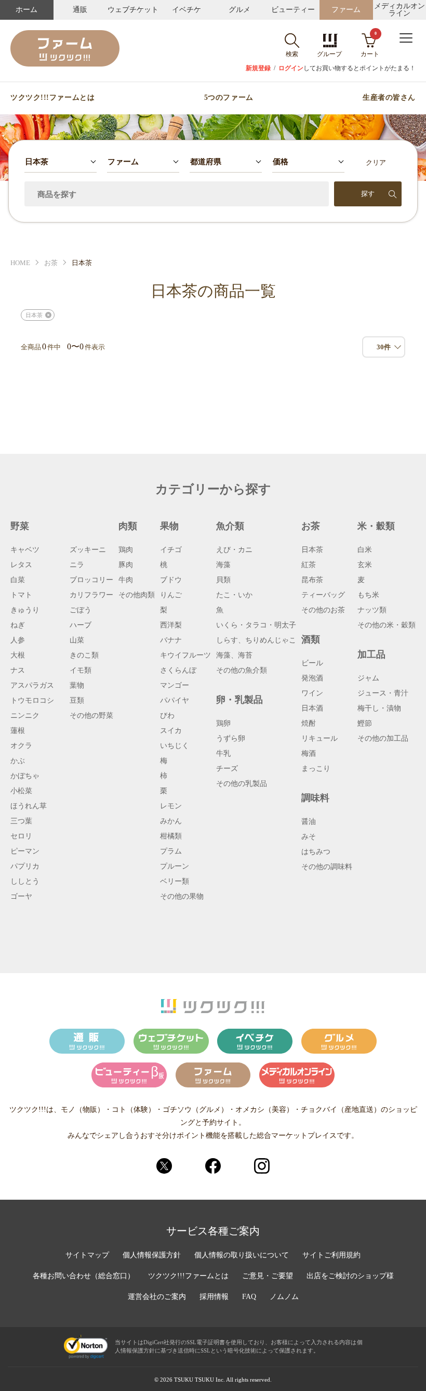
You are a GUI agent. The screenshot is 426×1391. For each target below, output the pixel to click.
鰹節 (364, 723)
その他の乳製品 (241, 784)
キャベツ (24, 550)
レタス (21, 565)
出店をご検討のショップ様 (350, 1276)
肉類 (127, 526)
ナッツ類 (372, 610)
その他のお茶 (323, 610)
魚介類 (230, 526)
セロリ (21, 836)
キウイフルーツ (185, 655)
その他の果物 (182, 896)
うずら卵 (230, 738)
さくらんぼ (178, 670)
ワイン (312, 693)
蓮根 (17, 730)
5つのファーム (229, 97)
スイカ (171, 730)
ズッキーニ (88, 550)
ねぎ (17, 625)
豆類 (77, 700)
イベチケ (186, 10)
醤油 (308, 821)
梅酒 (308, 753)
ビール (312, 663)
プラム (171, 851)
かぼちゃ (24, 776)
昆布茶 (312, 580)
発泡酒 (312, 678)
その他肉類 (136, 595)
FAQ (249, 1297)
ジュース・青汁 (382, 693)
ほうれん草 (28, 806)
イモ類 (80, 670)
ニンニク (24, 715)
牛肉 (125, 580)
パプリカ (24, 866)
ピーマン (24, 851)
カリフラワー (91, 595)
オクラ (21, 746)
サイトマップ (87, 1255)
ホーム (26, 10)
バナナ (171, 640)
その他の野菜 (91, 715)
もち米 (368, 595)
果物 (169, 526)
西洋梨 (171, 625)
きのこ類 (84, 655)
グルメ (239, 10)
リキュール (319, 738)
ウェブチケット (133, 10)
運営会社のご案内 (157, 1297)
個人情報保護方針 (152, 1255)
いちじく (174, 746)
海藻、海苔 (234, 655)
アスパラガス (32, 685)
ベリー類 (174, 881)
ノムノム (284, 1297)
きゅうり (24, 610)
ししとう (24, 881)
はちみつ (315, 852)
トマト (21, 595)
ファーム (346, 10)
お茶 (51, 262)
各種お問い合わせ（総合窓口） (84, 1276)
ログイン (290, 68)
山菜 (77, 640)
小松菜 (21, 791)
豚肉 (125, 565)
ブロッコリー (91, 580)
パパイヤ (174, 700)
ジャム (368, 678)
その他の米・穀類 (386, 625)
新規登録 (258, 68)
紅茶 (308, 565)
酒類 (310, 639)
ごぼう (80, 610)
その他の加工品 (382, 738)
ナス (17, 670)
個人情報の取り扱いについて (241, 1255)
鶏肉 (125, 550)
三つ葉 (21, 821)
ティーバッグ (323, 595)
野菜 (19, 526)
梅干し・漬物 (379, 708)
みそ (308, 837)
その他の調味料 (326, 867)
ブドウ (171, 580)
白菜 (17, 580)
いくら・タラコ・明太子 (256, 625)
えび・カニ (234, 550)
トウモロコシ (32, 700)
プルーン (174, 866)
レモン (171, 806)
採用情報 (214, 1297)
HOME (20, 262)
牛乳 (223, 753)
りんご (171, 595)
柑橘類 (171, 836)
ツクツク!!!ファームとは (52, 97)
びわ (167, 715)
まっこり (315, 768)
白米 (364, 550)
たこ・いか (234, 595)
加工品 (371, 654)
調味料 (315, 798)
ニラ (77, 565)
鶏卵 (223, 723)
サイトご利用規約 (331, 1255)
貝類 (223, 580)
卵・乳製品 (239, 699)
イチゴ (171, 550)
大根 (17, 655)
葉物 (77, 685)
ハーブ (80, 625)
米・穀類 (376, 526)
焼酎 (308, 723)
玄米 (364, 565)
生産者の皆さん (389, 97)
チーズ (227, 768)
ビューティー (293, 10)
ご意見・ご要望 (267, 1276)
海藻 (223, 565)
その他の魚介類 (241, 670)
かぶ (17, 761)
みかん (171, 821)
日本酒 (312, 708)
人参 (17, 640)
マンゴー (174, 685)
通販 (80, 10)
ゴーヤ (21, 896)
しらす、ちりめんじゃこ (256, 640)
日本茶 (312, 550)
